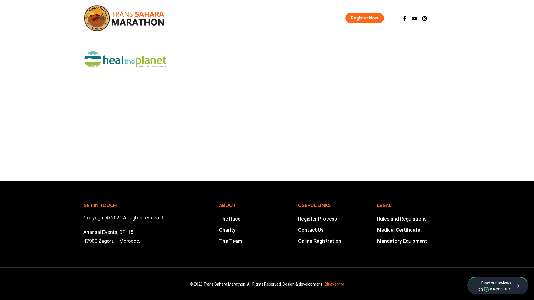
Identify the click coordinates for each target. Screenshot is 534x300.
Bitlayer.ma (334, 284)
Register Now (364, 18)
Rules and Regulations (402, 219)
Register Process (317, 219)
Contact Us (310, 230)
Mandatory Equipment (402, 241)
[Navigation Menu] (447, 18)
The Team (230, 241)
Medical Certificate (398, 230)
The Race (230, 219)
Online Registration (319, 241)
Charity (227, 230)
